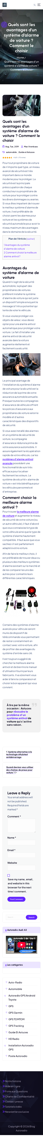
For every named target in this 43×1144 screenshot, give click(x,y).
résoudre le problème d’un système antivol (17, 715)
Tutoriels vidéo (13, 1106)
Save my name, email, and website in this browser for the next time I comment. (20, 885)
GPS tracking (16, 1025)
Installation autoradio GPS (21, 1047)
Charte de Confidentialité (19, 1096)
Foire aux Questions (16, 1091)
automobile (11, 152)
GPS (11, 1006)
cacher (30, 238)
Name (11, 837)
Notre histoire (13, 1081)
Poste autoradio (17, 1055)
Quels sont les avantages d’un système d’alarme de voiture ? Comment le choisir (21, 65)
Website (12, 862)
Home (20, 57)
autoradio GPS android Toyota (21, 997)
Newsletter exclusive (17, 1111)
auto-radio (15, 982)
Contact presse (14, 1101)
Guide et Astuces (27, 152)
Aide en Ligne (12, 1086)
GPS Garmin (15, 1012)
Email (11, 850)
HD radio (13, 1038)
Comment (14, 816)
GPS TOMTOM (16, 1019)
